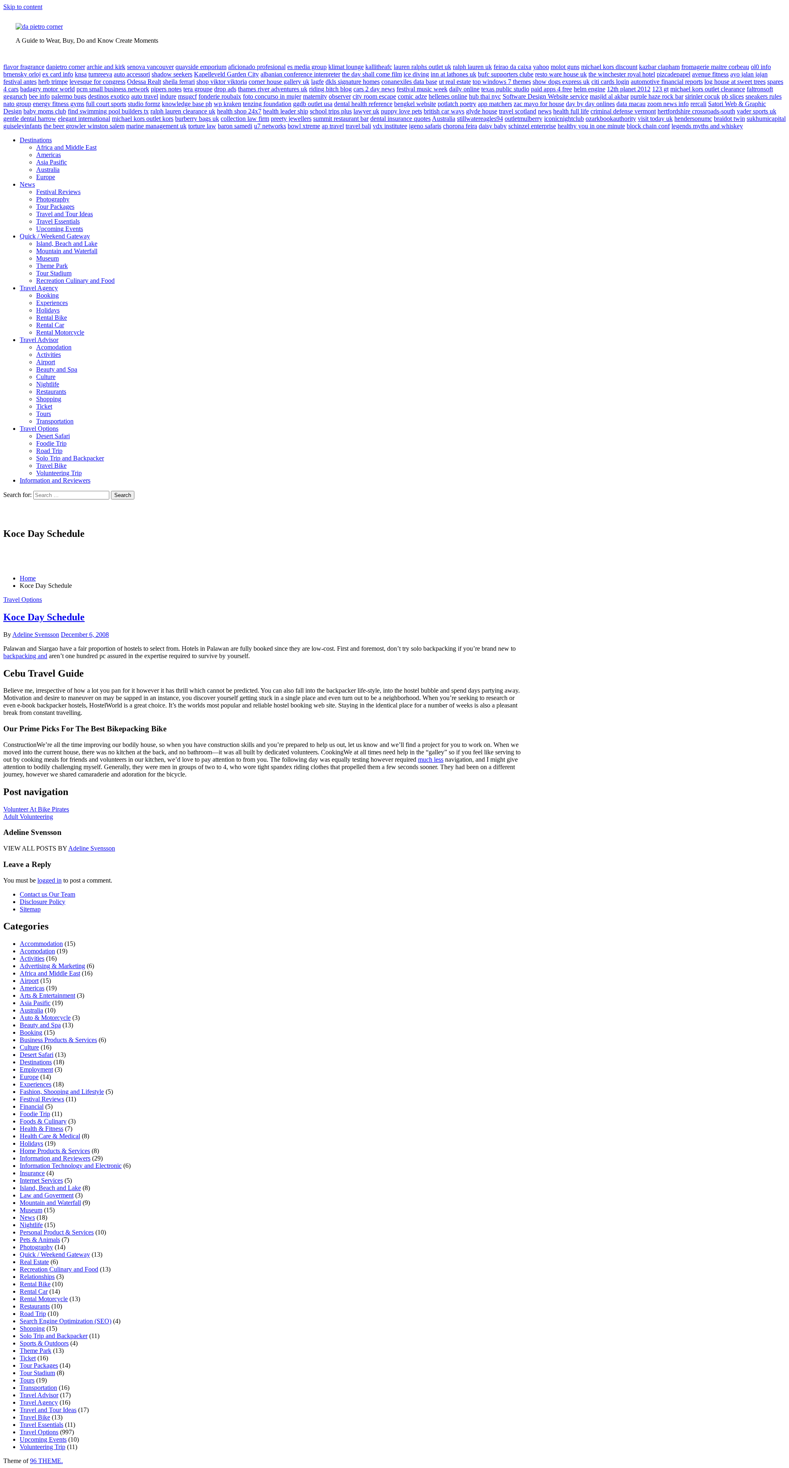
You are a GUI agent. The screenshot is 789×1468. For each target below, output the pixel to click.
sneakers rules (763, 96)
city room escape (374, 96)
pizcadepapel (673, 74)
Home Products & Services (55, 1150)
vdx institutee (390, 126)
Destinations (36, 139)
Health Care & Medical (50, 1136)
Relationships (37, 1276)
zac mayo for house (539, 103)
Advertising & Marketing (52, 965)
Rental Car (50, 324)
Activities (48, 354)
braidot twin (729, 118)
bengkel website (415, 103)
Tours (43, 413)
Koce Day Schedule (44, 617)
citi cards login (610, 81)
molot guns (565, 66)
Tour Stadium (54, 273)
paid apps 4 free (551, 89)
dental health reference (363, 103)
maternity (315, 96)
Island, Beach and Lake (66, 243)
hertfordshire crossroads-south (696, 111)
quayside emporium (200, 66)
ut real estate (455, 81)
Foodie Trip (51, 443)
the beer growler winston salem (84, 126)
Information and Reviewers (55, 480)
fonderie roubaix (219, 96)
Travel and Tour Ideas (64, 213)
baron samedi (235, 126)
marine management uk (156, 126)
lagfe (317, 81)
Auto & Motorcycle (45, 1017)
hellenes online (448, 96)
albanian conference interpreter (300, 74)
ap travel (333, 126)
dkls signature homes (352, 81)
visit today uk (655, 118)
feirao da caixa (512, 66)
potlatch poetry (457, 103)
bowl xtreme (304, 126)
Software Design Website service (545, 96)
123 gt (660, 89)
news (544, 111)
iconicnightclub (564, 118)
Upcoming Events (59, 228)
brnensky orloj (22, 74)
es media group (307, 66)
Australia (443, 118)
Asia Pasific (51, 162)
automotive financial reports (667, 81)
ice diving (416, 74)
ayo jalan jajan (749, 74)
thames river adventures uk (272, 89)
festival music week (422, 89)
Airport (45, 361)
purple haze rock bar (656, 96)
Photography (52, 199)
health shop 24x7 (239, 111)
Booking (47, 295)
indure (168, 96)
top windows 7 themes (502, 81)
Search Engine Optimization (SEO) (65, 1321)
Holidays (48, 310)
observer (340, 96)
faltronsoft (760, 89)
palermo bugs (68, 96)
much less (430, 759)
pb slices (733, 96)
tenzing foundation (267, 103)
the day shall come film (372, 74)
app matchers (495, 103)
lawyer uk (366, 111)
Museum (47, 258)
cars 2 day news (374, 89)
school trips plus (331, 111)
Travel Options (39, 428)
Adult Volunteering (28, 816)
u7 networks (270, 126)
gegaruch (15, 96)
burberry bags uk (197, 118)
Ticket (44, 406)
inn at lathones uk (453, 74)
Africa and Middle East (66, 147)
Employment (36, 1069)
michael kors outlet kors (142, 118)
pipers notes (166, 89)
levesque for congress (97, 81)
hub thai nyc (485, 96)
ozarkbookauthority (611, 118)
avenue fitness (710, 74)
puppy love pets (401, 111)
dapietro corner (65, 66)
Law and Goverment (47, 1195)
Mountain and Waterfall (66, 250)
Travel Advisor (39, 339)
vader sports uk (756, 111)
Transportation (55, 421)
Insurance (32, 1173)
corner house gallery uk (279, 81)
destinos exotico (108, 96)
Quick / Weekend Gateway (55, 236)
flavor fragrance (23, 66)
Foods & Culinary (43, 1121)
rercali (698, 103)
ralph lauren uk (472, 66)
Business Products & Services (58, 1039)
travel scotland (517, 111)
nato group (17, 103)
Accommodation (41, 943)
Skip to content (22, 6)
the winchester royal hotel (621, 74)
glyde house (481, 111)
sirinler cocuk (702, 96)
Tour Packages (55, 206)
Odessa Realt (144, 81)
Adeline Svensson (35, 634)
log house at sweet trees (735, 81)
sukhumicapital (766, 118)
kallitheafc (378, 66)
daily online (464, 89)
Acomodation (54, 347)
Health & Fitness (41, 1128)
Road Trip (49, 450)
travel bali (358, 126)
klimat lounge (346, 66)
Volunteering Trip (59, 472)
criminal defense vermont (623, 111)
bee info (39, 96)
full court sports (106, 103)
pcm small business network (112, 89)
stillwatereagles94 (480, 118)
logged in (49, 880)
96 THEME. (46, 1460)
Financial (32, 1106)
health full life (571, 111)
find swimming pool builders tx (108, 111)
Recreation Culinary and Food (75, 280)
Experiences (52, 302)
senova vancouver (150, 66)
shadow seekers (172, 74)
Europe (45, 176)
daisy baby (493, 126)
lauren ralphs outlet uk (422, 66)
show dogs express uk (561, 81)
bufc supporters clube (505, 74)
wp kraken (227, 103)
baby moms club (44, 111)
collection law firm (245, 118)
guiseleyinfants (22, 126)
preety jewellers (291, 118)
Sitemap (30, 909)
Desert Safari (53, 435)
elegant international (84, 118)
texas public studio (505, 89)
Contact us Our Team (47, 894)
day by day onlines (590, 103)
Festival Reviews (58, 191)
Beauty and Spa (56, 369)
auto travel (144, 96)
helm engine (589, 89)
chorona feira (460, 126)
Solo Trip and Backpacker (70, 458)
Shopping (48, 398)
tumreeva (100, 74)
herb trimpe (53, 81)
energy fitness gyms (58, 103)
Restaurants (51, 391)
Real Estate (34, 1261)
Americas (48, 154)
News (27, 184)
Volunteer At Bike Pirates (36, 809)
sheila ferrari (179, 81)
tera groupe (197, 89)
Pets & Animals (40, 1239)
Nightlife (47, 384)
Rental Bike (51, 317)
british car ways (444, 111)
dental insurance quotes (400, 118)
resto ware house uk (561, 74)
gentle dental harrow (29, 118)
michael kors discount (609, 66)
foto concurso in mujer (272, 96)
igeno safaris (425, 126)
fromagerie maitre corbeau (715, 66)
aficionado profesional (257, 66)
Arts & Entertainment (47, 995)
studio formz (144, 103)
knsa (81, 74)
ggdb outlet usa (312, 103)
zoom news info (668, 103)
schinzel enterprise (532, 126)
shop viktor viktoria (221, 81)
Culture (45, 376)
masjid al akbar (609, 96)
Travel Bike (51, 465)
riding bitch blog (330, 89)
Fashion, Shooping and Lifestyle (62, 1091)
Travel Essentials (58, 221)
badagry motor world (47, 89)
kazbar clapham (659, 66)
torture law (202, 126)
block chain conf (648, 126)
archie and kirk (106, 66)
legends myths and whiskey (707, 126)
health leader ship (285, 111)
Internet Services (41, 1180)
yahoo (541, 66)
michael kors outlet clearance (707, 89)
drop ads (225, 89)
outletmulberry (523, 118)
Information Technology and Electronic (71, 1165)
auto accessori (132, 74)
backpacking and (25, 655)
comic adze (412, 96)
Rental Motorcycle (60, 332)
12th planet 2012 (629, 89)
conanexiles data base (409, 81)
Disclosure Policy (42, 901)
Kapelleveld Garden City (226, 74)
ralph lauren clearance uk (182, 111)
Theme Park (52, 265)
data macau (631, 103)
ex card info (57, 74)
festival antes (20, 81)
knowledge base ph (187, 103)
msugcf (187, 96)
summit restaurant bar (341, 118)
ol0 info (761, 66)
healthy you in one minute (591, 126)
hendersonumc (693, 118)
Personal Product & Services (57, 1232)
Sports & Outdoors (44, 1343)
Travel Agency (39, 287)
